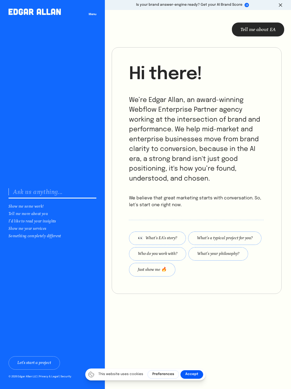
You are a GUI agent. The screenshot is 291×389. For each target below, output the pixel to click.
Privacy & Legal (49, 376)
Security (66, 376)
